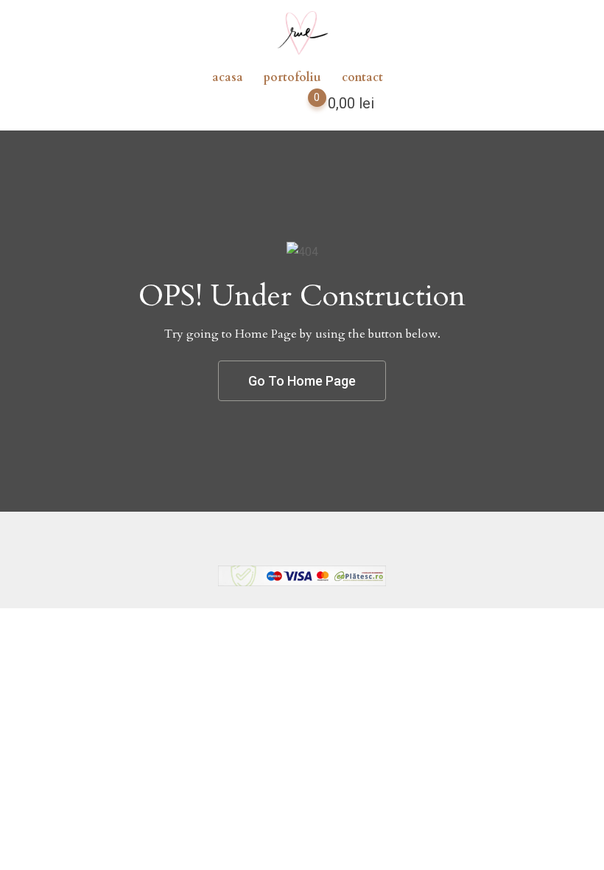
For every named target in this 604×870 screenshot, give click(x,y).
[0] (302, 106)
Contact (362, 77)
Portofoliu (292, 77)
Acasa (227, 77)
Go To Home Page (302, 381)
